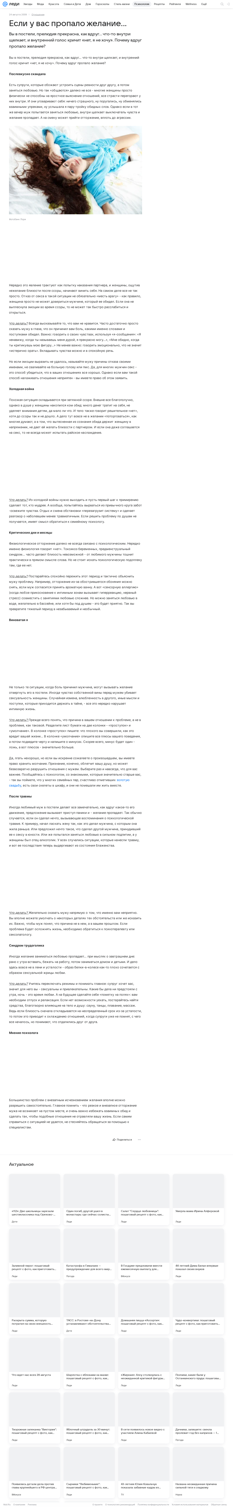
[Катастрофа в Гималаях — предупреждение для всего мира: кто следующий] (89, 1254)
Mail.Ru (7, 1504)
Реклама (32, 1504)
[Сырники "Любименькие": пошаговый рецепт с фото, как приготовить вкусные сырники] (89, 1472)
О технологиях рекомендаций (120, 1504)
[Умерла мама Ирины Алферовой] (198, 1199)
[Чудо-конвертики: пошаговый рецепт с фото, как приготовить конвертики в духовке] (198, 1308)
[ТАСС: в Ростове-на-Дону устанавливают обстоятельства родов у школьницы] (89, 1308)
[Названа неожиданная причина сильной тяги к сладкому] (198, 1472)
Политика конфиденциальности (153, 1504)
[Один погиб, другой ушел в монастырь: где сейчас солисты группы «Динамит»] (89, 1199)
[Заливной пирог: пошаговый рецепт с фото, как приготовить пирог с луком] (34, 1254)
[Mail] (5, 4)
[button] (75, 170)
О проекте (97, 1504)
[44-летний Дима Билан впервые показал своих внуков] (198, 1254)
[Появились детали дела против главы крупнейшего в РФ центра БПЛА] (34, 1472)
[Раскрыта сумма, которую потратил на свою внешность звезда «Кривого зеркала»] (34, 1308)
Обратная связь (219, 1504)
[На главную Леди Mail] (13, 4)
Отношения (38, 14)
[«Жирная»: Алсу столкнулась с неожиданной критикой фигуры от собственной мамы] (143, 1363)
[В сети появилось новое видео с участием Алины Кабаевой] (143, 1418)
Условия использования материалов (190, 1504)
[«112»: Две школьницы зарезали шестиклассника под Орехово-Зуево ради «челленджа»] (34, 1199)
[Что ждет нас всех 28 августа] (34, 1363)
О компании (19, 1504)
